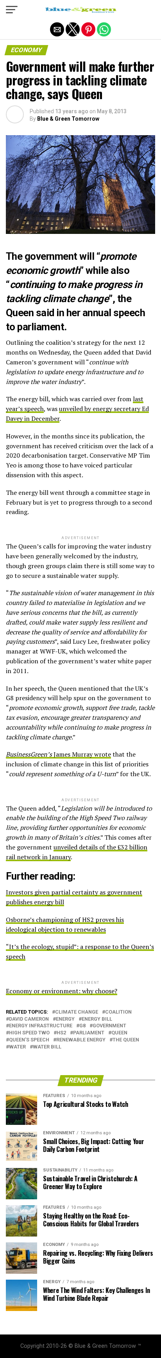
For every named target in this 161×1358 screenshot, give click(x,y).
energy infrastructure (40, 1025)
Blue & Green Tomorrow (68, 119)
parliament (88, 1033)
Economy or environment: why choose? (61, 991)
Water (17, 1047)
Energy (65, 1019)
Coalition (118, 1012)
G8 (82, 1025)
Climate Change (76, 1012)
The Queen (126, 1040)
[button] (12, 10)
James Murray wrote (58, 754)
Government (109, 1025)
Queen (119, 1033)
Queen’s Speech (29, 1040)
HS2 (61, 1033)
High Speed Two (29, 1033)
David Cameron (29, 1019)
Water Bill (47, 1047)
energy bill (97, 1019)
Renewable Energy (81, 1040)
